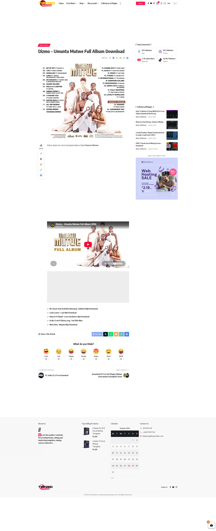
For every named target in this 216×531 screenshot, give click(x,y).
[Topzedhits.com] (46, 3)
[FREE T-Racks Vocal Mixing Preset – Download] (172, 146)
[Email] (120, 58)
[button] (120, 3)
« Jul (112, 478)
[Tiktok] (167, 60)
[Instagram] (154, 3)
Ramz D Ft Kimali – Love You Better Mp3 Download (69, 317)
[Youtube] (146, 60)
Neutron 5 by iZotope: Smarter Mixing (149, 122)
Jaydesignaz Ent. (112, 495)
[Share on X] (113, 58)
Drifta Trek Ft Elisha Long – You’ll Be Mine (66, 320)
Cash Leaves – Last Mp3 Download (63, 313)
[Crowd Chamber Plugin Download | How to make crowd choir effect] (172, 135)
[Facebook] (148, 3)
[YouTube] (151, 3)
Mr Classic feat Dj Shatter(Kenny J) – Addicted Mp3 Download (74, 309)
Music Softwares (141, 117)
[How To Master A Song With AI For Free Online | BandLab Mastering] (172, 114)
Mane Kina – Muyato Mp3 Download (63, 325)
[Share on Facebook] (110, 58)
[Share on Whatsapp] (117, 58)
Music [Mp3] (44, 45)
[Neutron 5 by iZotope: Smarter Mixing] (172, 125)
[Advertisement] (108, 23)
